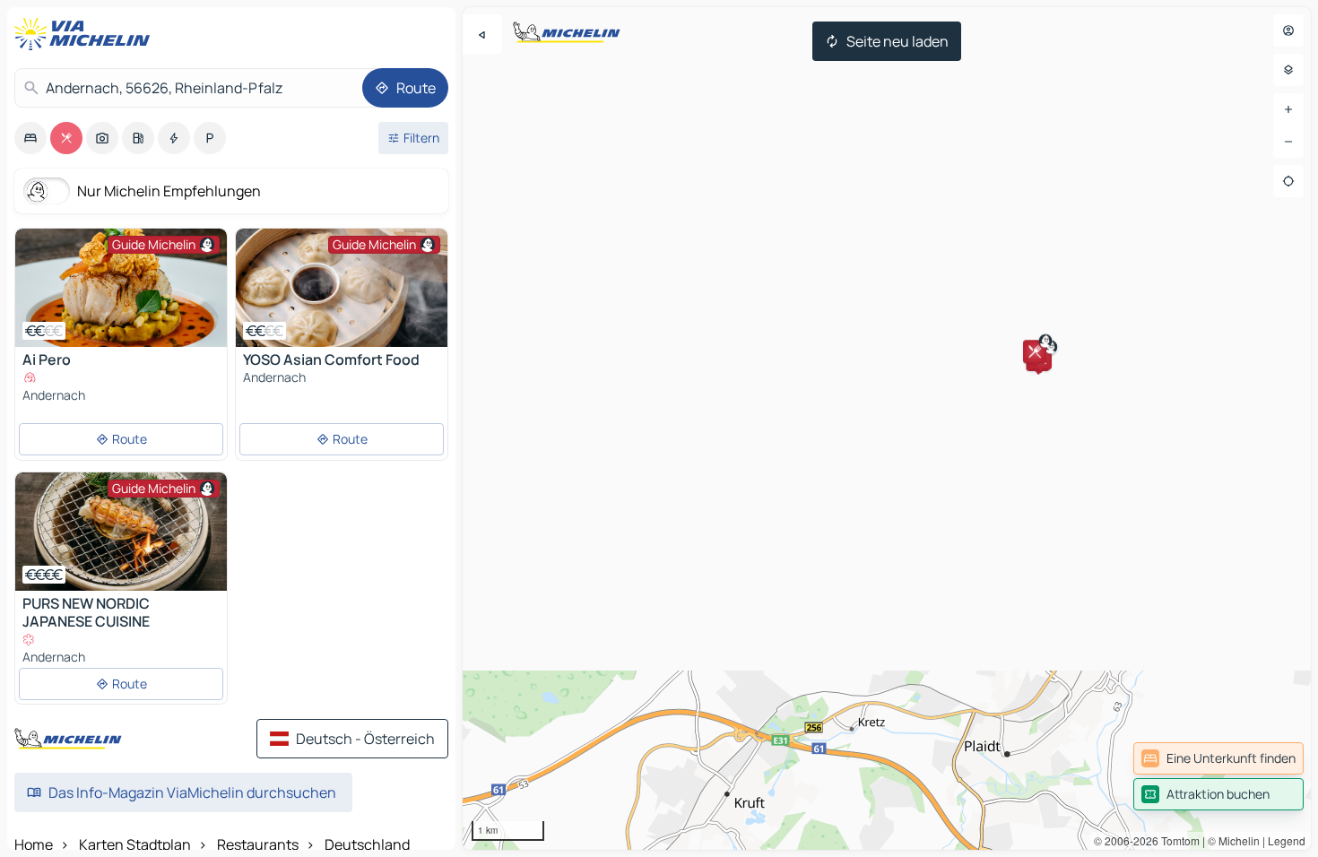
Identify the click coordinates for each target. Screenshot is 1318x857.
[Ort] (1288, 181)
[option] (30, 138)
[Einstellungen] (1288, 70)
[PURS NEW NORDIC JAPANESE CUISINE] (121, 531)
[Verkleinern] (1288, 142)
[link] (1218, 758)
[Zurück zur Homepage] (86, 34)
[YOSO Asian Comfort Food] (341, 288)
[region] (887, 428)
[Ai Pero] (121, 288)
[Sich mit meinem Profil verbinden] (1288, 30)
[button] (1034, 351)
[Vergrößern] (1288, 109)
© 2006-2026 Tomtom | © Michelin (1177, 840)
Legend (1286, 840)
